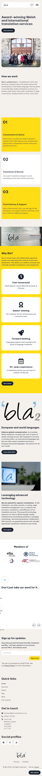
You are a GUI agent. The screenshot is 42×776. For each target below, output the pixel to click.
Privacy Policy (9, 666)
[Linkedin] (3, 742)
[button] (37, 4)
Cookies (25, 762)
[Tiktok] (16, 742)
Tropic (36, 767)
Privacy (16, 762)
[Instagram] (10, 742)
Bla (3, 693)
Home (3, 684)
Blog (3, 697)
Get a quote (6, 700)
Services (4, 687)
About (3, 690)
